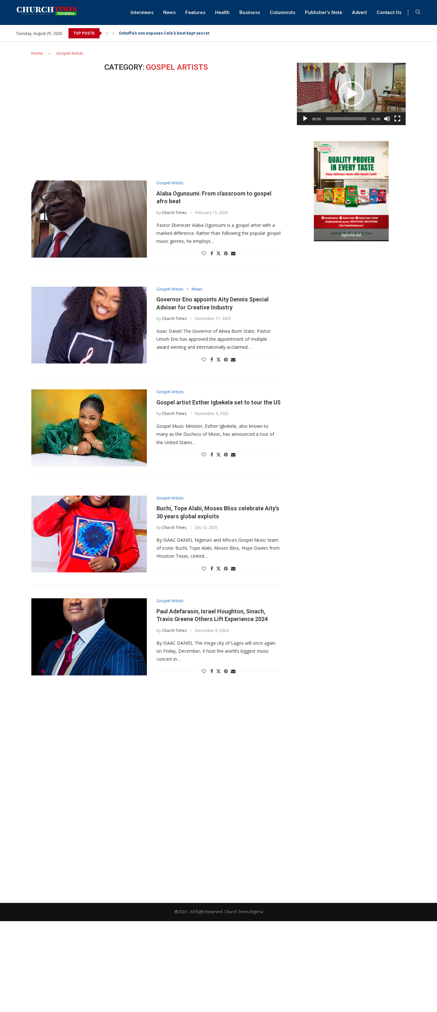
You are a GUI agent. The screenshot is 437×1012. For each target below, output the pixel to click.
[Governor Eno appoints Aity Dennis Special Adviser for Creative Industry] (89, 325)
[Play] (305, 119)
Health (222, 12)
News (169, 12)
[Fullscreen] (397, 119)
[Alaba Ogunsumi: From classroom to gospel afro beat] (89, 218)
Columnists (282, 12)
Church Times (174, 212)
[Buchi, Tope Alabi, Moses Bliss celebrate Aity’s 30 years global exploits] (89, 534)
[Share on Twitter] (218, 253)
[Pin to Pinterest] (226, 253)
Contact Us (389, 12)
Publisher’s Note (323, 12)
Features (195, 12)
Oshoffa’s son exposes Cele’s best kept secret (164, 33)
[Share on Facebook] (212, 253)
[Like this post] (204, 253)
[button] (107, 33)
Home (37, 53)
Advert (359, 12)
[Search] (418, 13)
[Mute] (387, 119)
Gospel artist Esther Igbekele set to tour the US (218, 402)
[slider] (346, 118)
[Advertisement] (156, 126)
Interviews (142, 12)
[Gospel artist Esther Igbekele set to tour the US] (89, 427)
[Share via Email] (233, 253)
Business (249, 12)
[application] (351, 94)
